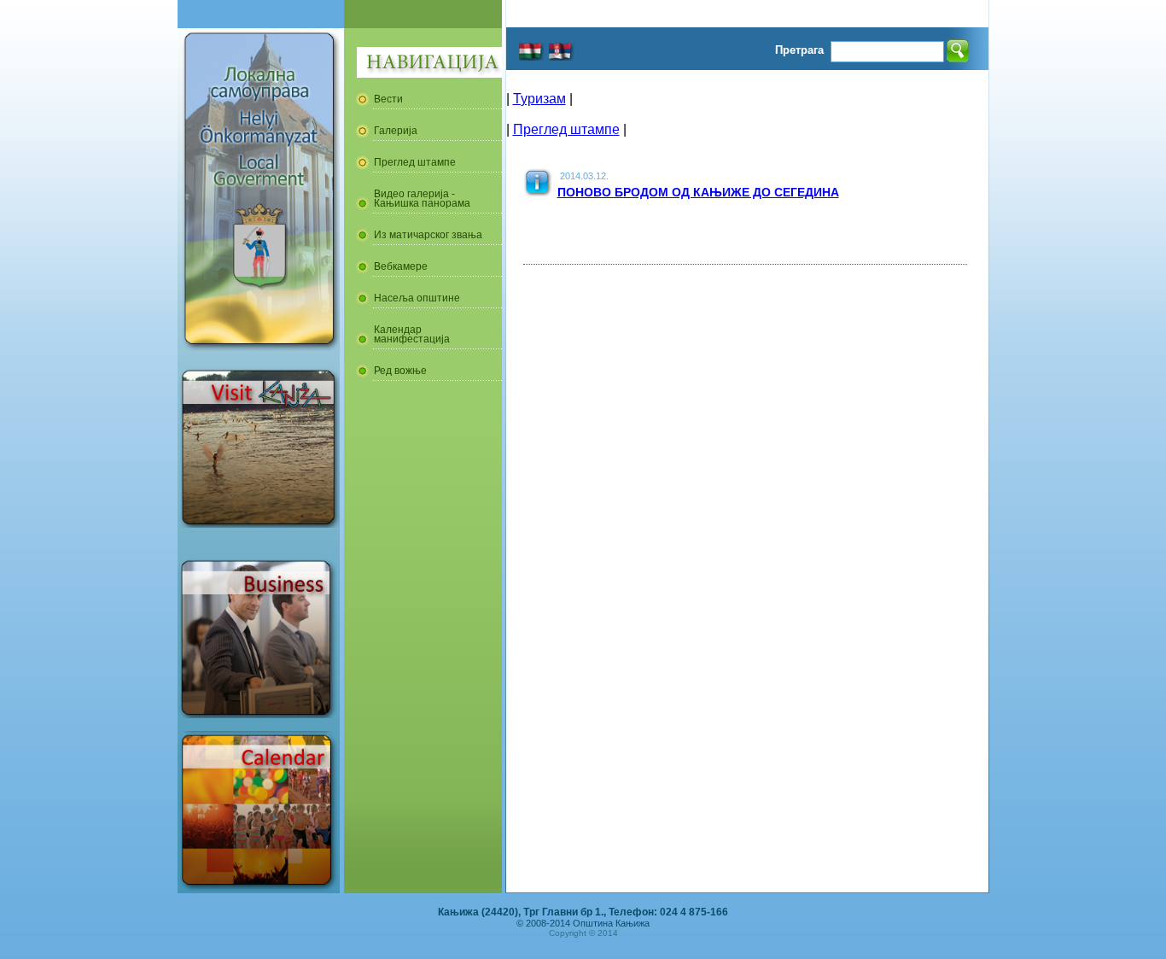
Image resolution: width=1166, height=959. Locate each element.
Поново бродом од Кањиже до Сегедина (698, 192)
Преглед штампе (566, 129)
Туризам (539, 98)
